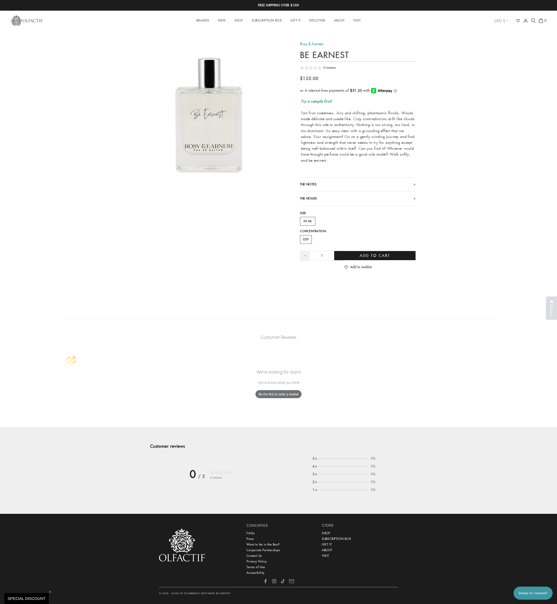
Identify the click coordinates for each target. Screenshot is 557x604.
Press (250, 539)
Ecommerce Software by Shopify (207, 593)
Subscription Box (267, 20)
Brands (202, 20)
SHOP (326, 533)
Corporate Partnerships (263, 550)
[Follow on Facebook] (265, 581)
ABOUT (327, 550)
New (222, 20)
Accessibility (255, 573)
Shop (238, 20)
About (339, 20)
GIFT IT (327, 544)
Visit (357, 20)
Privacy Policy (257, 561)
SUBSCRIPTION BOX (336, 539)
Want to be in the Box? (263, 544)
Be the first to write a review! (278, 394)
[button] (518, 20)
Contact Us (254, 556)
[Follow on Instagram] (274, 581)
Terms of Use (256, 567)
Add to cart (375, 255)
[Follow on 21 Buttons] (291, 581)
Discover (317, 20)
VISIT (325, 556)
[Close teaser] (50, 592)
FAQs (251, 533)
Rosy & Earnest (311, 44)
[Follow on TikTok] (282, 581)
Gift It (295, 20)
